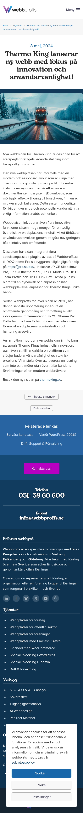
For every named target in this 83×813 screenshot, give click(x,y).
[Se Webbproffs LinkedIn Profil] (6, 598)
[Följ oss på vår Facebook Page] (16, 598)
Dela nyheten (41, 408)
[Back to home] (19, 9)
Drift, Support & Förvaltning (41, 443)
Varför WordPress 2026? (57, 434)
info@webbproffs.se (41, 518)
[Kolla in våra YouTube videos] (45, 598)
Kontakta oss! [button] (41, 468)
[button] (73, 9)
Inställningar (42, 796)
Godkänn (41, 773)
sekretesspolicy (23, 762)
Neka (42, 785)
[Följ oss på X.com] (35, 598)
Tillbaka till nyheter (44, 396)
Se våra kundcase (20, 434)
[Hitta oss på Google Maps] (55, 598)
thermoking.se (50, 379)
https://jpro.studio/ (21, 266)
